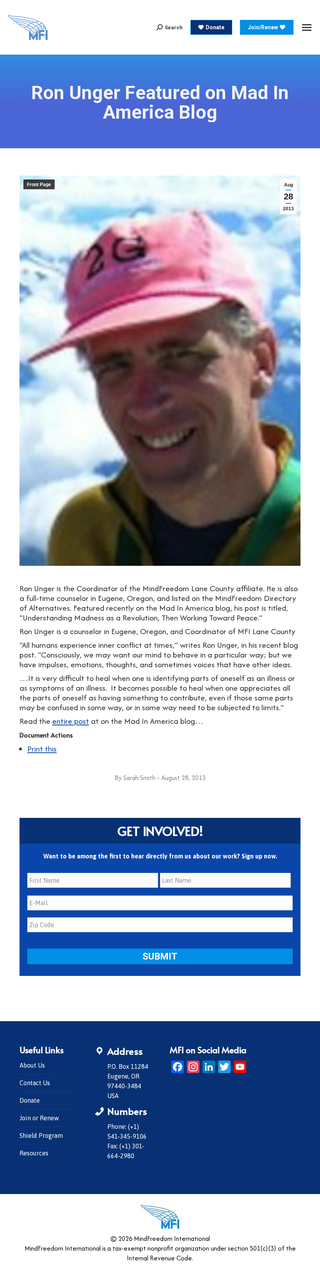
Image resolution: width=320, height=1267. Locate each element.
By (135, 777)
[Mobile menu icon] (306, 27)
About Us (32, 1065)
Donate (30, 1100)
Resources (34, 1153)
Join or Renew (39, 1117)
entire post (70, 721)
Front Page (39, 184)
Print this (42, 748)
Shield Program (41, 1135)
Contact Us (35, 1082)
